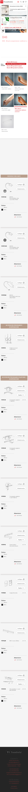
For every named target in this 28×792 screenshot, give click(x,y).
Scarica (20, 395)
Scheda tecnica (21, 189)
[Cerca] (21, 2)
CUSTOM (24, 399)
